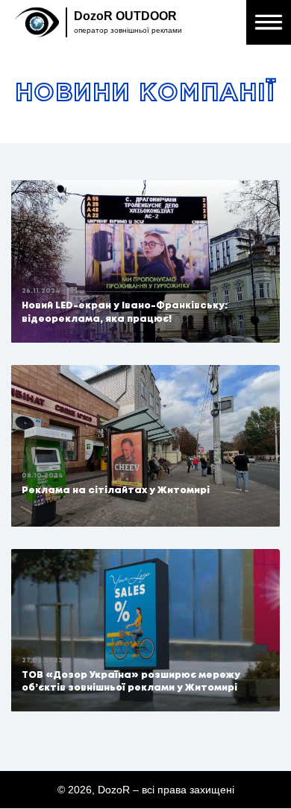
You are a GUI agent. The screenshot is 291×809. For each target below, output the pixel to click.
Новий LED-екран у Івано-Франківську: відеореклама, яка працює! (125, 312)
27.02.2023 (42, 660)
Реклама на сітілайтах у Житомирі (116, 490)
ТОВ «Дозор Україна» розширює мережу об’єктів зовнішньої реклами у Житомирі (131, 681)
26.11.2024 (41, 291)
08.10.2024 (42, 475)
